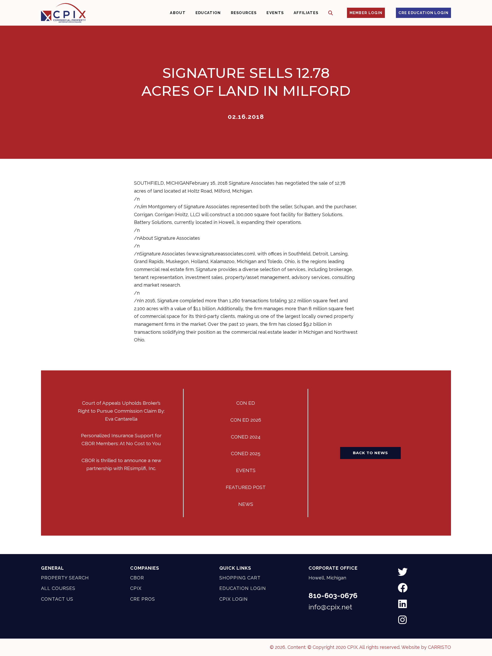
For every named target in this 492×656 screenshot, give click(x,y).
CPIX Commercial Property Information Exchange (63, 13)
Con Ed (245, 403)
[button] (331, 12)
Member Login (366, 13)
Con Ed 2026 (245, 420)
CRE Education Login (423, 13)
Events (245, 470)
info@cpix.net (330, 607)
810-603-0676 (333, 595)
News (245, 504)
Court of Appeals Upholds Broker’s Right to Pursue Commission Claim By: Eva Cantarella (121, 411)
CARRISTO (439, 647)
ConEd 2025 (245, 453)
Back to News (370, 452)
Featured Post (246, 487)
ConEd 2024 (245, 437)
